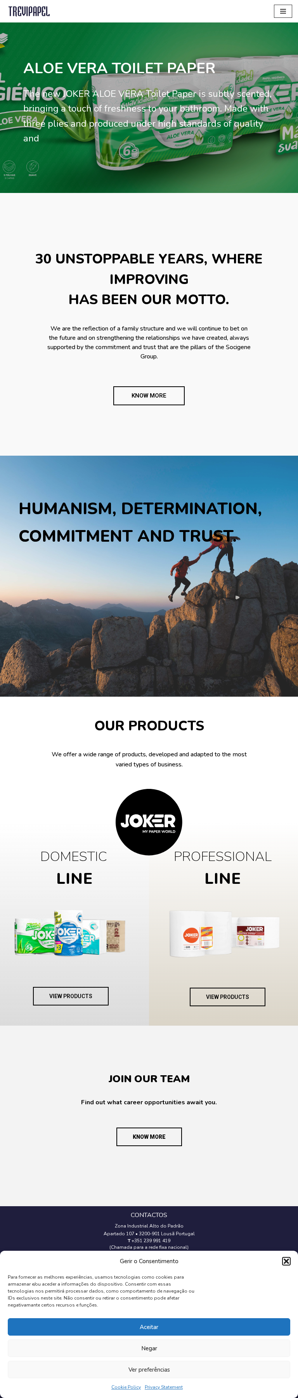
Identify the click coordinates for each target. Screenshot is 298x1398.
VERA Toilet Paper (119, 68)
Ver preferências (149, 1370)
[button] (286, 1261)
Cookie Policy (126, 1387)
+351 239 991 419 (151, 1241)
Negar (149, 1348)
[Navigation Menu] (283, 11)
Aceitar (149, 1327)
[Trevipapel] (29, 11)
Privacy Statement (164, 1387)
